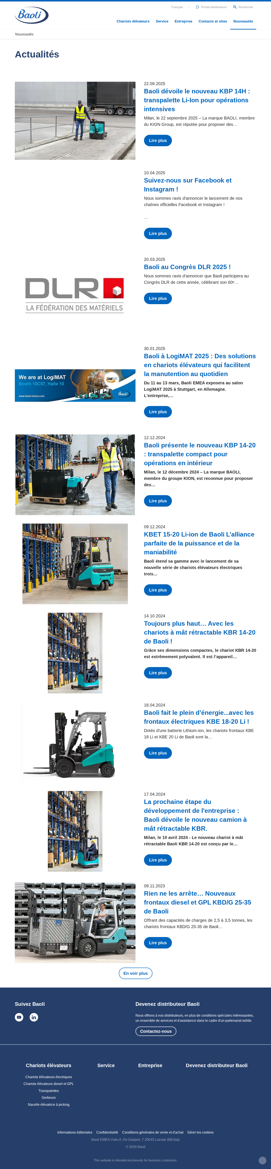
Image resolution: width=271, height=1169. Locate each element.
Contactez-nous (156, 1031)
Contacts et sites (213, 21)
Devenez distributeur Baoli (216, 1065)
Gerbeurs (49, 1097)
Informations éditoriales (74, 1132)
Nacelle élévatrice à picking (48, 1104)
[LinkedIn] (34, 1017)
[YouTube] (19, 1017)
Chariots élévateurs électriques (48, 1077)
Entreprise (183, 21)
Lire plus (158, 140)
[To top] (262, 1160)
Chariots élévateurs (133, 21)
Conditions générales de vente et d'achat (152, 1132)
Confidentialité (107, 1132)
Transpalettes (49, 1091)
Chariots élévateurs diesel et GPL (49, 1084)
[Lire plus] (75, 120)
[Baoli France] (32, 15)
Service (162, 21)
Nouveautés (243, 21)
